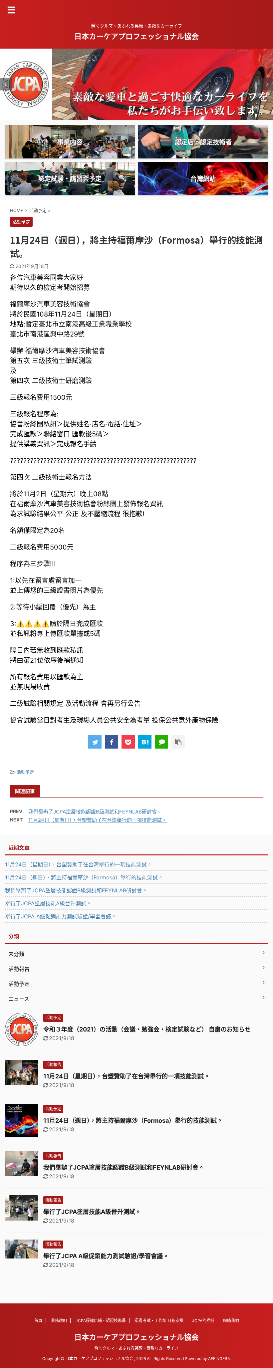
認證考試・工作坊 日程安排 (159, 1320)
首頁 (38, 1320)
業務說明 (59, 1320)
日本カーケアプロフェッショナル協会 (136, 36)
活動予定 (25, 772)
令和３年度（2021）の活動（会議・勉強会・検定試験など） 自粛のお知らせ (147, 1029)
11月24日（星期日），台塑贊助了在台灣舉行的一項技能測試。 (97, 820)
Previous (6, 84)
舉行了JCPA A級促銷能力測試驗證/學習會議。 (61, 916)
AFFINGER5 (219, 1358)
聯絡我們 (231, 1320)
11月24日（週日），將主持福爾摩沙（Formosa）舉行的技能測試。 (84, 877)
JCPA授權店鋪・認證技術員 (101, 1320)
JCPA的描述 (203, 1320)
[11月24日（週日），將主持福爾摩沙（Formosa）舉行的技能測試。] (144, 742)
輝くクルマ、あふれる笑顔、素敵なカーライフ (136, 1348)
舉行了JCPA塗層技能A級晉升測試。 (48, 903)
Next (267, 84)
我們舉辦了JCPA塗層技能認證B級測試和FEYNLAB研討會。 (95, 811)
